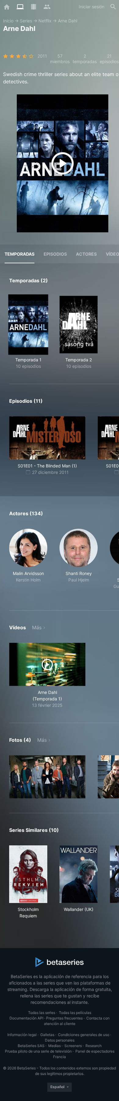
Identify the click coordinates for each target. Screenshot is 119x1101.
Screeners (73, 1045)
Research (93, 1045)
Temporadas (19, 254)
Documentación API (26, 1018)
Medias (54, 1045)
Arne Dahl (67, 20)
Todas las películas (75, 1012)
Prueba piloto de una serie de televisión (38, 1051)
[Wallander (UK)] (79, 874)
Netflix (45, 20)
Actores (86, 254)
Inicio (8, 20)
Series (26, 20)
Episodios (55, 254)
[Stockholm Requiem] (28, 874)
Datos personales (59, 1040)
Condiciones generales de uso (83, 1034)
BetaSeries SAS (31, 1045)
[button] (28, 562)
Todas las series (41, 1012)
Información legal (22, 1034)
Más (36, 627)
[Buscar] (113, 6)
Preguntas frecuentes (64, 1018)
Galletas (47, 1034)
